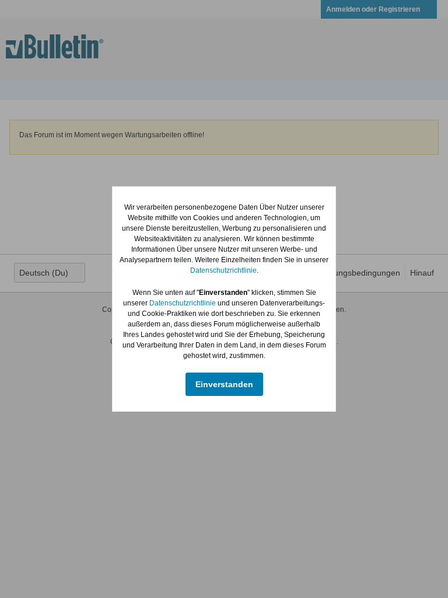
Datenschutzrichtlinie (223, 270)
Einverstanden (224, 384)
